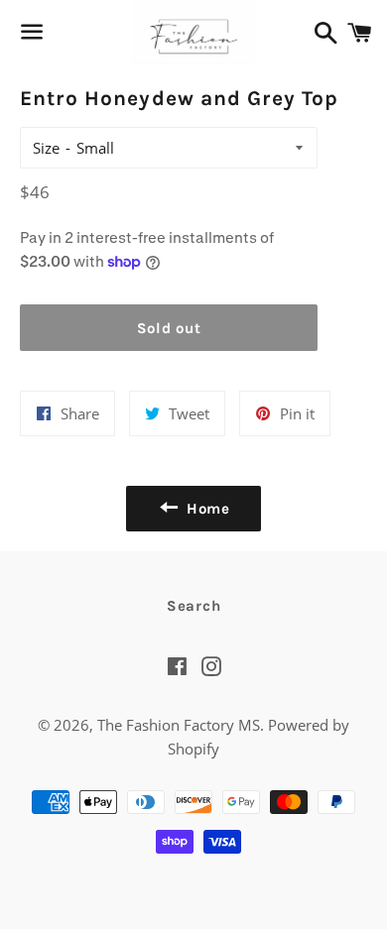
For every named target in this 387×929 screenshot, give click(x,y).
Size (46, 148)
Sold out (169, 328)
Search (194, 606)
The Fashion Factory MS (178, 725)
